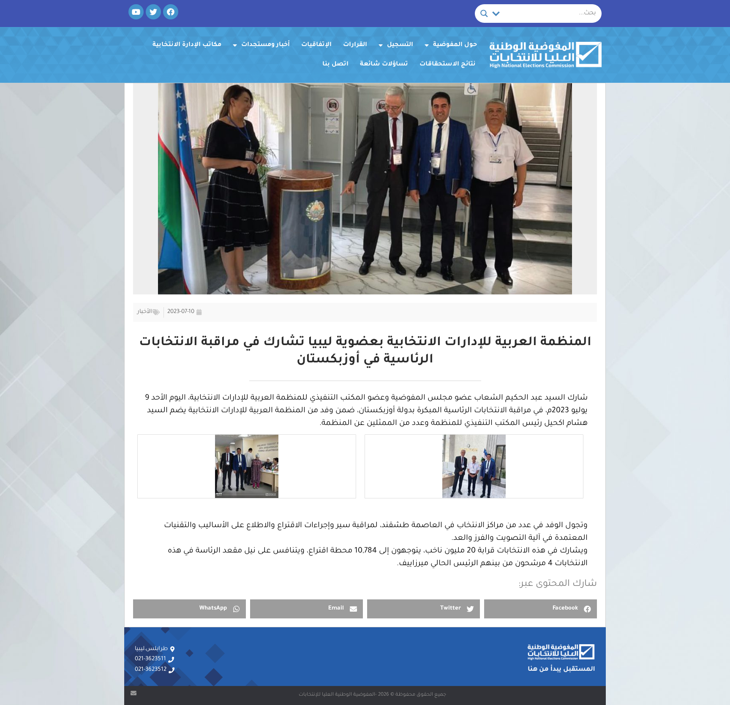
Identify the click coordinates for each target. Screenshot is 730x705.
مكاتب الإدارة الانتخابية (187, 45)
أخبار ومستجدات (265, 45)
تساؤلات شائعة (384, 64)
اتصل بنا (335, 64)
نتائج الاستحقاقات (447, 64)
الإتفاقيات (316, 45)
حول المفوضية (455, 45)
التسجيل (400, 45)
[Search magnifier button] (484, 13)
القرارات (355, 45)
